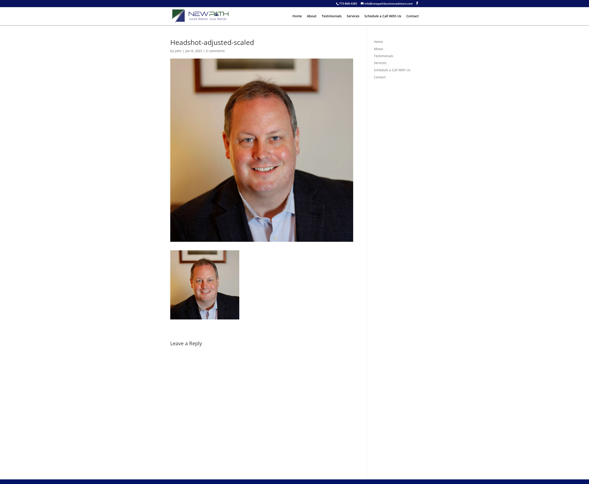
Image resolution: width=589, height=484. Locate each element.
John (178, 51)
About (312, 16)
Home (297, 16)
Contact (412, 16)
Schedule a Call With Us (382, 16)
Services (353, 16)
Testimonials (332, 16)
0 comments (215, 51)
